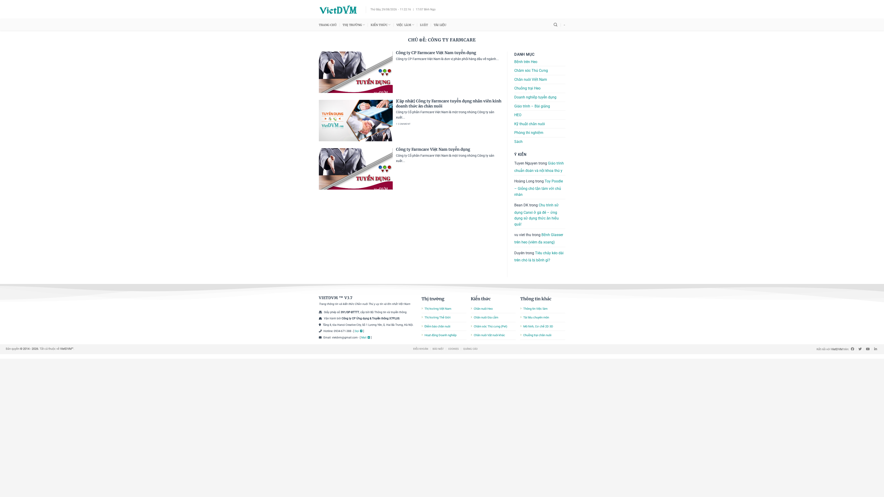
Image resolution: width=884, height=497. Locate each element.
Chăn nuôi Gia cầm (486, 317)
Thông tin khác (535, 298)
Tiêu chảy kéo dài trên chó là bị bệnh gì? (539, 257)
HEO (517, 115)
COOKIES (453, 348)
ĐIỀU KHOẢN (420, 348)
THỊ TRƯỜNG (352, 25)
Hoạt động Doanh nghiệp (441, 335)
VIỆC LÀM (403, 25)
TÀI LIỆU (440, 25)
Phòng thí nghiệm (528, 133)
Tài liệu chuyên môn (536, 317)
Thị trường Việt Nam (438, 308)
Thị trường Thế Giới (438, 317)
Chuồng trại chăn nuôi (537, 335)
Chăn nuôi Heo (483, 308)
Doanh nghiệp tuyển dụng (535, 97)
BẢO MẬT (438, 348)
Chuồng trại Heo (527, 88)
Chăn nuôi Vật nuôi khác (489, 335)
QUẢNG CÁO (470, 348)
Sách (518, 141)
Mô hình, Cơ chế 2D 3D (538, 326)
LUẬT (424, 25)
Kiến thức (481, 298)
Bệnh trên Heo (525, 62)
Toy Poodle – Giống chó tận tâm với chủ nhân (538, 188)
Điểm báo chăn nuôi (437, 326)
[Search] (555, 24)
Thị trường (433, 298)
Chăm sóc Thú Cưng (531, 70)
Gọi (357, 331)
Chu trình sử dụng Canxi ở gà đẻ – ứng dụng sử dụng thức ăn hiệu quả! (536, 214)
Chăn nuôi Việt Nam (530, 79)
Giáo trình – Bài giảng (532, 106)
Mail (363, 337)
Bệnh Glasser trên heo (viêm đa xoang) (538, 239)
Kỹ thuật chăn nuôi (529, 124)
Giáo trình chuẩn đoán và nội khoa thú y (539, 167)
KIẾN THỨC (379, 25)
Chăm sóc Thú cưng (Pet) (490, 326)
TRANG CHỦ (328, 25)
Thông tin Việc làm (535, 308)
